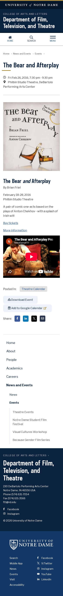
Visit (12, 579)
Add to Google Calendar (27, 308)
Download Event (22, 299)
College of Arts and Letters (25, 455)
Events (38, 53)
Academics (14, 368)
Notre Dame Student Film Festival (30, 422)
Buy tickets (10, 223)
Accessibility (17, 584)
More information (15, 230)
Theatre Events (23, 412)
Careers (12, 376)
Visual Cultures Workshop (30, 432)
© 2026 (7, 520)
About (10, 351)
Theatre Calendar (33, 289)
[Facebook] (17, 319)
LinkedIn (46, 579)
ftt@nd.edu (9, 502)
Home (10, 41)
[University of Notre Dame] (31, 544)
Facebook (13, 509)
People (11, 360)
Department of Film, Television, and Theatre (29, 22)
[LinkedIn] (26, 319)
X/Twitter (46, 563)
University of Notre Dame (31, 5)
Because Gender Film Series (31, 440)
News (13, 394)
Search (31, 41)
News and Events (22, 53)
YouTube (46, 574)
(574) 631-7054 (20, 494)
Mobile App (16, 563)
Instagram (13, 513)
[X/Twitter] (34, 319)
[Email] (42, 319)
